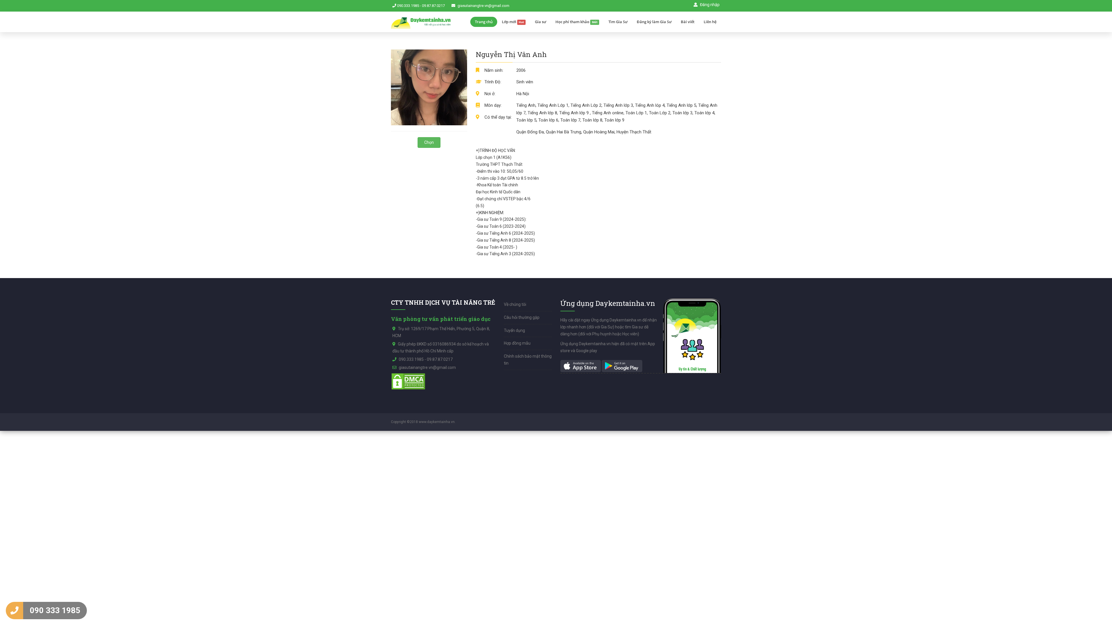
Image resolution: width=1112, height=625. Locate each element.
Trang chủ (484, 21)
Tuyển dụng (514, 330)
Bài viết (687, 21)
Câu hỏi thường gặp (521, 317)
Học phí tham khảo (576, 21)
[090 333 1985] (14, 610)
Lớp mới (513, 21)
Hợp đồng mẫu (517, 343)
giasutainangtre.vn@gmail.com (483, 5)
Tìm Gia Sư (618, 21)
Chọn (429, 142)
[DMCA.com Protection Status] (408, 381)
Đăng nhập (709, 4)
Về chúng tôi (515, 304)
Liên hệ (710, 21)
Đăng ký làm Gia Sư (654, 21)
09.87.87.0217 (433, 5)
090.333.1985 (408, 5)
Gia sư (540, 21)
